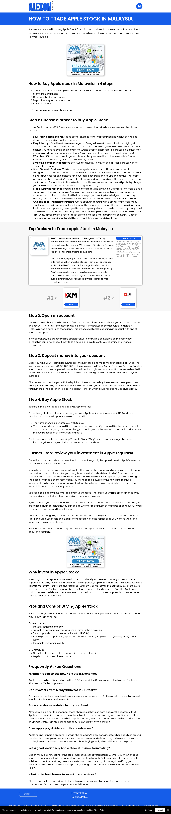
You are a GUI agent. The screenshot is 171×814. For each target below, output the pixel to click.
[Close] (167, 810)
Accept (160, 810)
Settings (148, 810)
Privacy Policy (79, 793)
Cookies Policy (79, 797)
